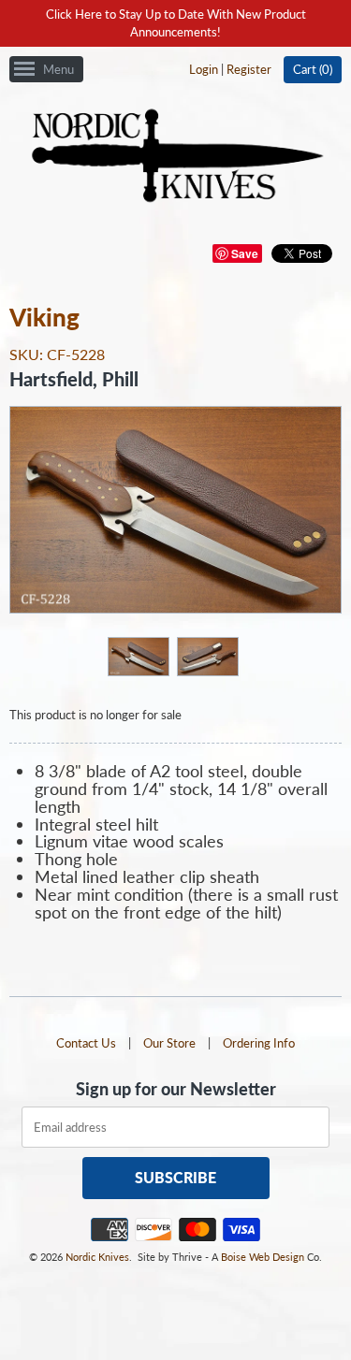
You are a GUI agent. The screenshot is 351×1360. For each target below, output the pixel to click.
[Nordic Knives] (175, 157)
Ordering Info (259, 1042)
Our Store (169, 1042)
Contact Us (86, 1042)
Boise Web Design (262, 1257)
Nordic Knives (97, 1257)
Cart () (312, 69)
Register (249, 69)
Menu (58, 69)
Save (244, 253)
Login (203, 69)
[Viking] (138, 655)
